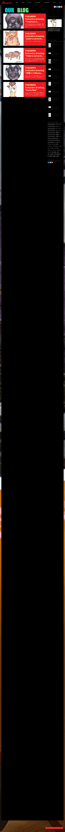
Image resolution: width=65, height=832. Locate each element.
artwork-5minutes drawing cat (54, 140)
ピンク (60, 146)
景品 (55, 152)
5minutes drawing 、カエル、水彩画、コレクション (55, 124)
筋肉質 (50, 156)
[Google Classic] (52, 162)
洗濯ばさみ (58, 154)
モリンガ (49, 152)
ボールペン (50, 150)
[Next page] (30, 99)
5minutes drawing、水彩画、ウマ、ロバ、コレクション (55, 132)
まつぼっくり (57, 142)
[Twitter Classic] (50, 162)
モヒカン (59, 150)
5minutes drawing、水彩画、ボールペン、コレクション (55, 136)
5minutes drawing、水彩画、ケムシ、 (55, 134)
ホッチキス (57, 148)
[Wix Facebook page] (57, 7)
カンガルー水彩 (55, 144)
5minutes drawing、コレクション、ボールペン (55, 130)
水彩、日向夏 (50, 154)
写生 (53, 152)
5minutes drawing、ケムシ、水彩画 (55, 128)
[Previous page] (19, 99)
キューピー (50, 146)
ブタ (48, 148)
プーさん (52, 148)
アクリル (49, 144)
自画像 (54, 156)
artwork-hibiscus (51, 142)
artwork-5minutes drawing (53, 138)
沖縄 (55, 154)
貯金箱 (57, 156)
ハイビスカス (55, 146)
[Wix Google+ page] (61, 7)
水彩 (58, 152)
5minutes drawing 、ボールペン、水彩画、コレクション (55, 126)
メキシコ (54, 150)
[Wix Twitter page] (59, 7)
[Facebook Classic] (48, 162)
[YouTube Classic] (55, 7)
